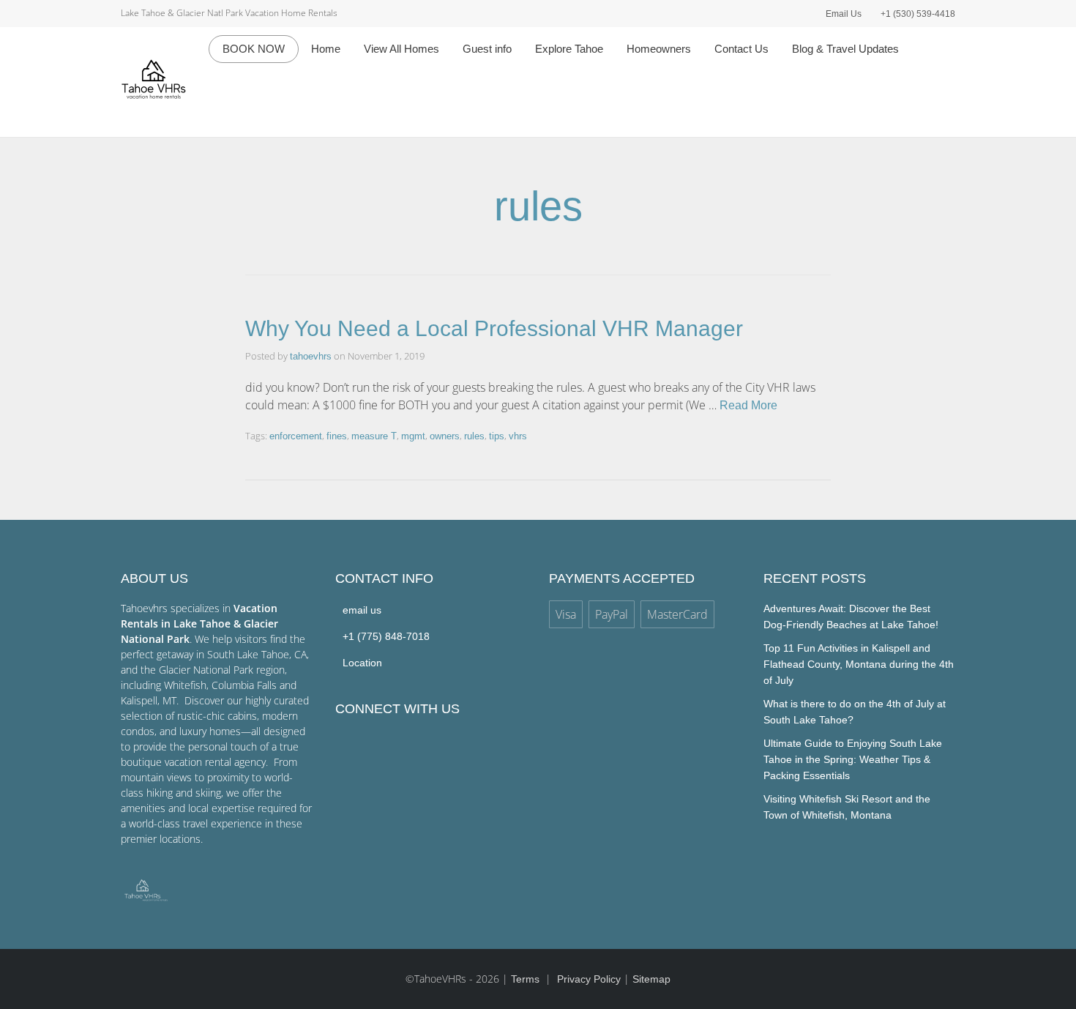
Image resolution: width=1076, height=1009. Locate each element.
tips (496, 436)
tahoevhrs (311, 356)
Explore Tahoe (569, 48)
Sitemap (651, 979)
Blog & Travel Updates (845, 48)
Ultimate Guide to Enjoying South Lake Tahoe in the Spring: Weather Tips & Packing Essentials (852, 759)
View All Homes (401, 48)
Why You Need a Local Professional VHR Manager (494, 328)
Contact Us (741, 48)
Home (325, 48)
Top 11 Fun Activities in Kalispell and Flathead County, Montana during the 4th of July (858, 664)
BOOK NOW (254, 48)
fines (336, 436)
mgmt (413, 436)
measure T (374, 436)
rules (474, 436)
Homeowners (659, 48)
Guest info (487, 48)
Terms (526, 979)
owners (445, 436)
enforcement (295, 436)
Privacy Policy (589, 979)
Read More (748, 405)
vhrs (518, 436)
